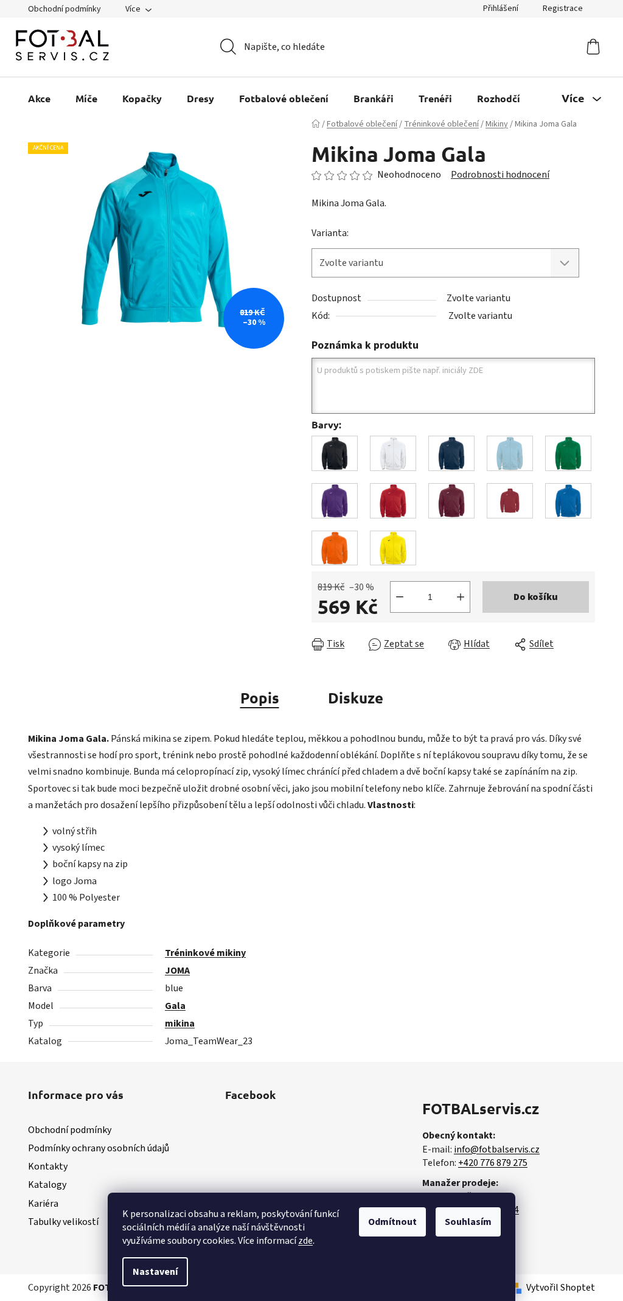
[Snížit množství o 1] (400, 597)
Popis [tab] (259, 697)
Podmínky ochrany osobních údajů (98, 1148)
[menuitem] (39, 98)
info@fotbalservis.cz (497, 1149)
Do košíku (535, 597)
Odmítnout (392, 1222)
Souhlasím (468, 1222)
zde (305, 1240)
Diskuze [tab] (355, 697)
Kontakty (48, 1166)
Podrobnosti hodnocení (500, 174)
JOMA (177, 970)
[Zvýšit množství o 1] (460, 597)
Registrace (563, 8)
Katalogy (47, 1184)
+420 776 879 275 (492, 1163)
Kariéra (43, 1203)
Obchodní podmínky (64, 9)
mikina (180, 1023)
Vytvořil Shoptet (560, 1287)
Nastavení (155, 1271)
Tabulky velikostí (63, 1222)
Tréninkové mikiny (205, 953)
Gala (175, 1006)
